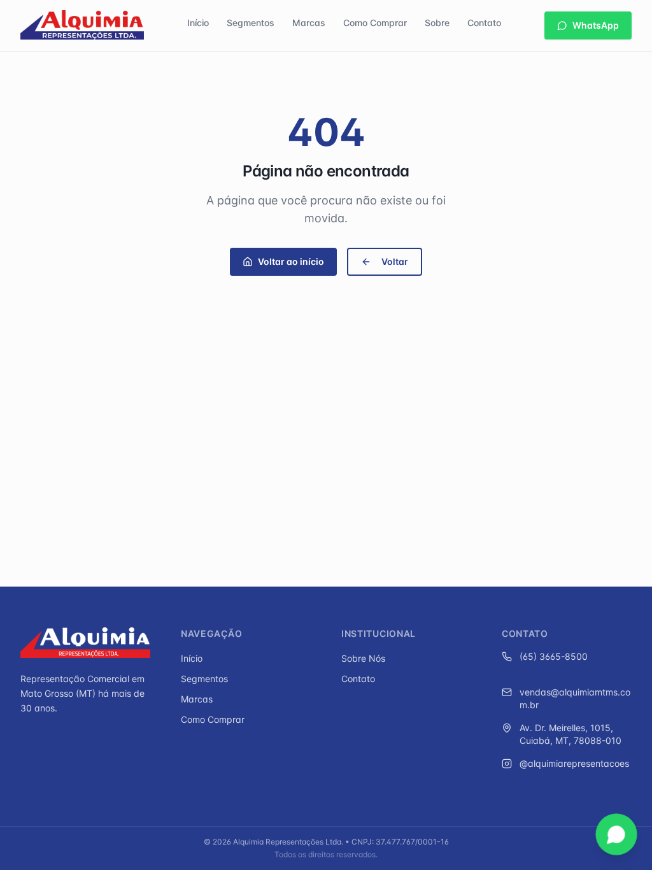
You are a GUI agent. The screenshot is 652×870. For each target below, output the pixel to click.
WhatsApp (595, 25)
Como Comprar (375, 22)
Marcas (308, 22)
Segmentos (250, 22)
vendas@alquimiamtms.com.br (575, 698)
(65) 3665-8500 (554, 656)
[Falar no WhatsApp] (616, 834)
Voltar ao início (291, 261)
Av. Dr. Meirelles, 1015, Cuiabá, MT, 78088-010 (570, 734)
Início (198, 22)
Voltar (394, 261)
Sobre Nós (363, 658)
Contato (484, 22)
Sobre (437, 22)
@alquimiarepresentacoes (574, 763)
